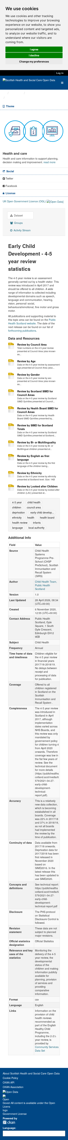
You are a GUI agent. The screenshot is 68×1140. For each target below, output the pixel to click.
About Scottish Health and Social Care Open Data (31, 1073)
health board (47, 517)
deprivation (18, 512)
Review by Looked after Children (37, 486)
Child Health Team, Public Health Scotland (46, 585)
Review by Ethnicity (29, 473)
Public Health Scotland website (32, 321)
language (17, 527)
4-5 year (17, 502)
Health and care (38, 92)
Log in (59, 73)
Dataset (18, 215)
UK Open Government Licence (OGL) (24, 201)
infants (37, 522)
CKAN (9, 1122)
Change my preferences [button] (34, 61)
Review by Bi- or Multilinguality (36, 442)
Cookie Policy (10, 1078)
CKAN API (8, 1082)
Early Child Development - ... (28, 97)
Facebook (11, 186)
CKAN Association (13, 1087)
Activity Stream (22, 230)
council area (34, 507)
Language (9, 1128)
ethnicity (17, 517)
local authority (36, 527)
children (16, 507)
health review (19, 522)
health (30, 517)
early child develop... (42, 512)
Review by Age (26, 361)
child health (33, 502)
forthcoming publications (22, 330)
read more (49, 162)
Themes (16, 92)
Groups (18, 223)
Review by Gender (28, 374)
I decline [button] (34, 55)
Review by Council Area (32, 344)
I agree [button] (34, 49)
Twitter (9, 178)
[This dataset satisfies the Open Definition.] (55, 201)
